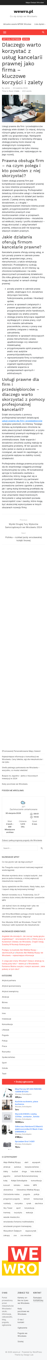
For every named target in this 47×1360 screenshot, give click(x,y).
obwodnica (8, 1190)
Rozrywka (6, 1052)
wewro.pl (23, 11)
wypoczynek (30, 1231)
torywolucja (29, 1208)
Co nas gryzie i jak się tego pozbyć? (17, 862)
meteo (26, 1185)
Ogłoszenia (22, 1328)
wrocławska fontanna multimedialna (18, 1222)
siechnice (39, 1203)
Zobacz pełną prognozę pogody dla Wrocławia (22, 840)
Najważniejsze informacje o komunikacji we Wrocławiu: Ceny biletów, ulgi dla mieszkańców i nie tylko (22, 759)
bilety (5, 1171)
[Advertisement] (23, 647)
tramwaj (6, 1212)
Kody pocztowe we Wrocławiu (15, 784)
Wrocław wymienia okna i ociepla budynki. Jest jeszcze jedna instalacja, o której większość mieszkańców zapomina (22, 878)
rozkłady (7, 1203)
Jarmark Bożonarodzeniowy (26, 1176)
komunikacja (36, 1180)
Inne (4, 1013)
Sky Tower (7, 1208)
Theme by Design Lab (24, 1355)
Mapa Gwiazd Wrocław (35, 3)
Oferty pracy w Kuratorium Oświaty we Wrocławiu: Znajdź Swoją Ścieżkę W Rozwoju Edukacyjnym (23, 942)
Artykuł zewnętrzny (10, 991)
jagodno (6, 1176)
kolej (5, 1180)
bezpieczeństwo (32, 1167)
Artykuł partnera (11, 39)
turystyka (18, 1212)
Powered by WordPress (32, 1352)
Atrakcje (5, 997)
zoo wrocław (25, 1235)
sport (18, 1208)
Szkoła (5, 1068)
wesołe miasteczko (11, 1217)
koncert (6, 1185)
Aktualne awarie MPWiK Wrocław (17, 24)
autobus (17, 1167)
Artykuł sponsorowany (11, 986)
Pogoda (5, 1035)
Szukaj (20, 1341)
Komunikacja (7, 1024)
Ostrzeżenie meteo (11, 1194)
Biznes (26, 39)
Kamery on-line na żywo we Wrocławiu (23, 1300)
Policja (4, 1041)
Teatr (4, 1073)
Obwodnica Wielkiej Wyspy (28, 1190)
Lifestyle (5, 1030)
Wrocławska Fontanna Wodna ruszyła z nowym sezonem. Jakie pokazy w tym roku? (23, 966)
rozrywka (19, 1203)
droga (24, 1171)
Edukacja (6, 1008)
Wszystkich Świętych (12, 1231)
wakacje (29, 1212)
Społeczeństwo (8, 1057)
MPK (35, 1185)
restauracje (38, 1199)
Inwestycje (6, 1019)
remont (27, 1199)
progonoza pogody (11, 1199)
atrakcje (6, 1167)
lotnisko (17, 1185)
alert (26, 1162)
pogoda (26, 1194)
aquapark (36, 1162)
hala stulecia (36, 1171)
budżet (15, 1171)
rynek (28, 1203)
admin (7, 88)
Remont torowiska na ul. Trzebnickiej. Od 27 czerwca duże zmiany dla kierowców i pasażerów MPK (23, 897)
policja (36, 1194)
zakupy (6, 1235)
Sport (4, 1062)
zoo (15, 1235)
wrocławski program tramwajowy (17, 1226)
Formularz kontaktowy (38, 1298)
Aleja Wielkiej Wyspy (12, 1162)
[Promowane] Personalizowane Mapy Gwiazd (21, 751)
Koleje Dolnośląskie (19, 1180)
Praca (4, 1046)
